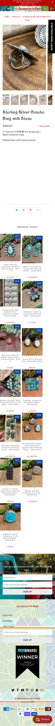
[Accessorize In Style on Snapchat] (37, 690)
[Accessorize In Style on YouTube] (23, 690)
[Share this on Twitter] (16, 210)
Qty (4, 170)
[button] (27, 131)
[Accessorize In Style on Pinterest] (27, 690)
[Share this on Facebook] (23, 210)
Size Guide (44, 126)
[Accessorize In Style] (27, 8)
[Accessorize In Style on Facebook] (18, 690)
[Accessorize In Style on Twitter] (13, 690)
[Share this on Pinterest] (31, 210)
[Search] (45, 8)
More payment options (27, 197)
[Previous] (5, 57)
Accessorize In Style (31, 698)
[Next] (49, 57)
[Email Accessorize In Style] (42, 690)
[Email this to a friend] (37, 210)
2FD (32, 702)
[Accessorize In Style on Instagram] (32, 690)
